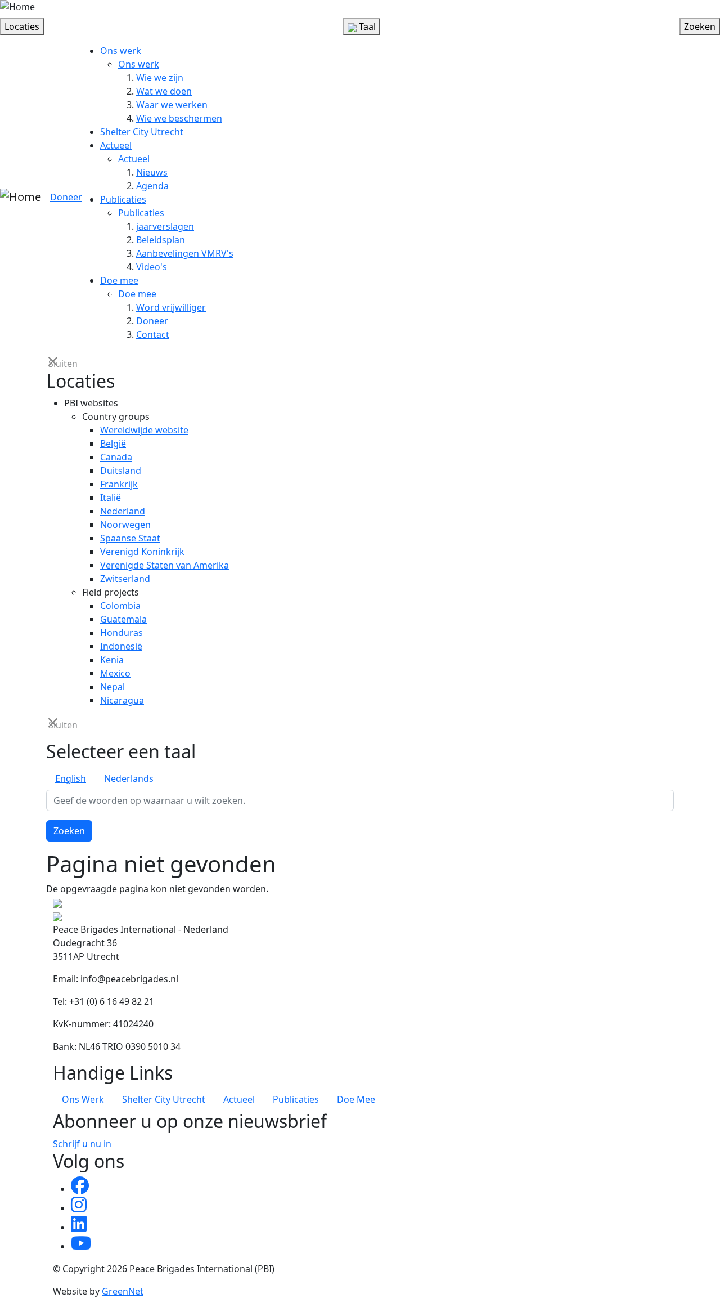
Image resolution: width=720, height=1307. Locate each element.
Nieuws (152, 172)
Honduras (121, 632)
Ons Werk (83, 1099)
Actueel (116, 145)
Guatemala (123, 619)
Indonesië (121, 646)
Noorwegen (125, 524)
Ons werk (120, 50)
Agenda (152, 186)
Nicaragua (122, 700)
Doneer (66, 197)
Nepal (112, 687)
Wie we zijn (159, 77)
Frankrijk (119, 484)
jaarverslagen (165, 226)
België (113, 443)
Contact (152, 334)
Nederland (122, 511)
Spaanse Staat (130, 538)
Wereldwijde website (144, 430)
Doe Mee (356, 1099)
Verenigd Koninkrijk (142, 551)
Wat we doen (164, 91)
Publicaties (123, 199)
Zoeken (69, 831)
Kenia (112, 660)
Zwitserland (125, 578)
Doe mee (119, 280)
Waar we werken (172, 105)
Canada (116, 457)
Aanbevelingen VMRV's (184, 253)
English (70, 778)
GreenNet (122, 1291)
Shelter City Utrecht (141, 132)
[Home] (17, 7)
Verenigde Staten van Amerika (164, 565)
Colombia (120, 605)
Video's (151, 267)
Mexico (115, 673)
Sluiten (54, 362)
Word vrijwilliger (171, 307)
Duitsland (120, 470)
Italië (110, 497)
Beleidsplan (160, 240)
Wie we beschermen (179, 118)
